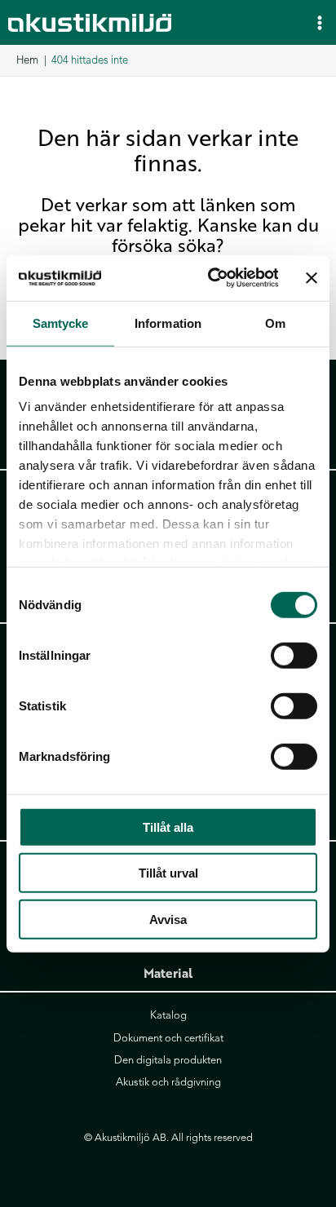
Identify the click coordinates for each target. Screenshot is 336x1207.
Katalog (168, 1015)
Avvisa (168, 919)
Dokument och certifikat (168, 1038)
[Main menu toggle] (319, 22)
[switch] (294, 655)
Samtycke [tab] (61, 322)
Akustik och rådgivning (168, 1082)
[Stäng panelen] (311, 278)
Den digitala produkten (168, 1060)
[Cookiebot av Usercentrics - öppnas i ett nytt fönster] (211, 278)
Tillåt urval (168, 873)
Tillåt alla (168, 826)
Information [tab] (168, 322)
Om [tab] (275, 322)
